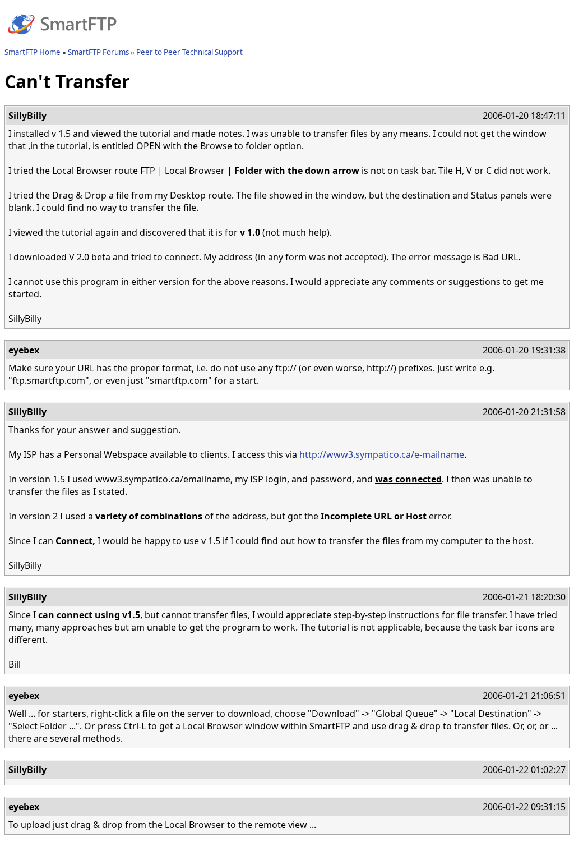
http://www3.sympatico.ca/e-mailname (381, 454)
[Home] (62, 41)
